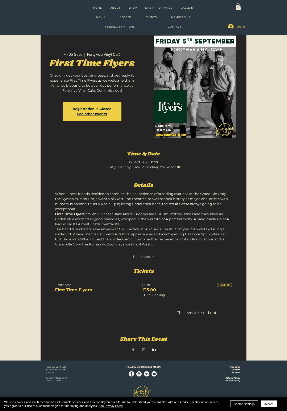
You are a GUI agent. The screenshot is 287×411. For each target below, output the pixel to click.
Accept (268, 404)
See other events (92, 114)
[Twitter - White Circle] (146, 374)
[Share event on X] (144, 349)
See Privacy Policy (111, 406)
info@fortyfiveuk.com (57, 378)
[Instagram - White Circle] (139, 374)
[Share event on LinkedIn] (154, 349)
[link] (238, 6)
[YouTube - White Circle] (154, 374)
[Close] (281, 404)
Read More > (143, 257)
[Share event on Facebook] (133, 349)
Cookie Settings (244, 404)
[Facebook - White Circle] (131, 374)
